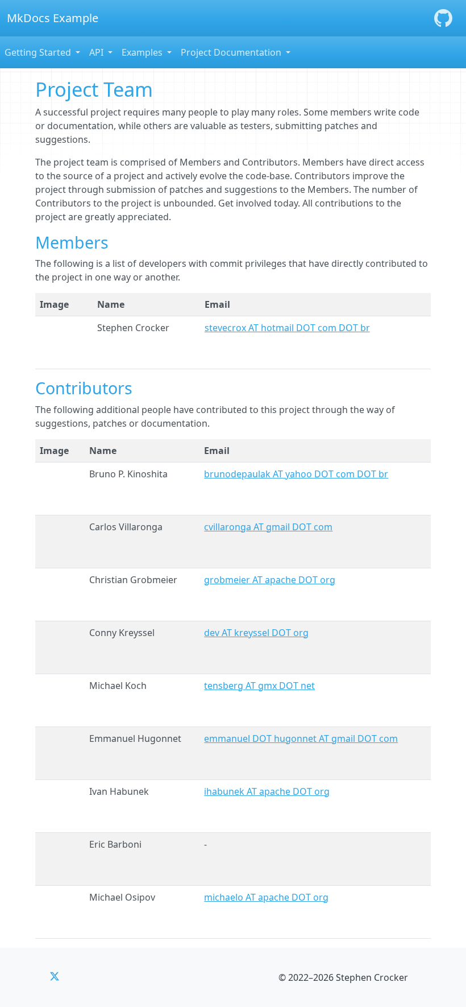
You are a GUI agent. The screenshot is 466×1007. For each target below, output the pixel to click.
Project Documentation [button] (232, 52)
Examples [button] (143, 52)
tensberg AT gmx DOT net (259, 685)
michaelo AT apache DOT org (266, 897)
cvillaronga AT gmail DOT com (268, 527)
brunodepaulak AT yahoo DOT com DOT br (296, 474)
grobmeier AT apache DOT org (269, 579)
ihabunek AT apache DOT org (267, 791)
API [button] (97, 52)
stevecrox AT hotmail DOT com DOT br (287, 327)
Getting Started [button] (39, 52)
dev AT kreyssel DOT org (256, 632)
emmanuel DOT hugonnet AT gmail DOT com (301, 738)
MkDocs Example (52, 18)
